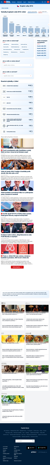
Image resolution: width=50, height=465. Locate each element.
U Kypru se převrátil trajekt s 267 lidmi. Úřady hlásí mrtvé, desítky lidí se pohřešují (12, 320)
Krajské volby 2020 (41, 48)
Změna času (36, 430)
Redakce (15, 458)
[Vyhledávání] (42, 2)
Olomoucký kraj (17, 49)
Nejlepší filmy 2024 (14, 430)
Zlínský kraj (5, 54)
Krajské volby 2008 (41, 55)
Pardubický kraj (25, 49)
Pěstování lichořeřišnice (32, 434)
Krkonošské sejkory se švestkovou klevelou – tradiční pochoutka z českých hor (35, 356)
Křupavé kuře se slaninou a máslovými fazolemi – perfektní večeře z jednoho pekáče (36, 344)
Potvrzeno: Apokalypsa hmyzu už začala (10, 343)
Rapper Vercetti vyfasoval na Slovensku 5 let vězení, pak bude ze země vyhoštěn (37, 380)
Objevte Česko (31, 2)
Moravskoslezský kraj (7, 49)
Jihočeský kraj (6, 44)
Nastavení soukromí (17, 460)
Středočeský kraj (14, 52)
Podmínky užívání (6, 453)
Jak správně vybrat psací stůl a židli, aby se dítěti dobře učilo (12, 417)
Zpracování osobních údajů (18, 454)
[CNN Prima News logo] (7, 2)
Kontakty (15, 451)
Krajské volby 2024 (41, 46)
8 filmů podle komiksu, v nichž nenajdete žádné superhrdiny (12, 380)
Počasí (44, 430)
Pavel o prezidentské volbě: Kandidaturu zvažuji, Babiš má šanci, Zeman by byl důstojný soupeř (12, 326)
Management (16, 446)
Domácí (13, 2)
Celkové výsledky (4, 8)
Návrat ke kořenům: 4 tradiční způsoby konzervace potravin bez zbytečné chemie (36, 350)
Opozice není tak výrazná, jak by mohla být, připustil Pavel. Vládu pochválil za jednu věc (13, 313)
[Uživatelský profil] (45, 2)
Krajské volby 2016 (41, 50)
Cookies (4, 456)
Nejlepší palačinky (26, 436)
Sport (24, 2)
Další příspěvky (16, 267)
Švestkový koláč (34, 436)
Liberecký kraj (24, 46)
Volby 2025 (42, 432)
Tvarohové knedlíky (16, 436)
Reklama (4, 450)
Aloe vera (23, 434)
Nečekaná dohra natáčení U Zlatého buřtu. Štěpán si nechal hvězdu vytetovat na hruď (37, 326)
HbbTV (4, 451)
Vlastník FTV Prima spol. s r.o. (7, 459)
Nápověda (16, 456)
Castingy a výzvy (17, 450)
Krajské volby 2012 (41, 53)
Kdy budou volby (8, 432)
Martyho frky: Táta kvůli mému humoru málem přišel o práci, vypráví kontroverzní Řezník (37, 374)
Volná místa (5, 448)
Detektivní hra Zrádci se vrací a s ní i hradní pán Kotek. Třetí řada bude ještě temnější (36, 313)
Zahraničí (19, 2)
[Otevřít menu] (2, 2)
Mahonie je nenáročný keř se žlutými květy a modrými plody (11, 404)
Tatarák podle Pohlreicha (15, 434)
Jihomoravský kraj (14, 44)
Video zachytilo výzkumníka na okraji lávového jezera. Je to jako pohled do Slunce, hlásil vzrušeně (12, 356)
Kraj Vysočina (6, 46)
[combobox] (17, 65)
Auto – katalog (25, 432)
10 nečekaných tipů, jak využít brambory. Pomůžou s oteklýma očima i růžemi (13, 410)
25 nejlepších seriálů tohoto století (9, 373)
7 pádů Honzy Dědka (34, 432)
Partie (41, 430)
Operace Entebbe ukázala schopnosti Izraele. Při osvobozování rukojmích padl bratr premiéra (12, 350)
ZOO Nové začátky (17, 432)
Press (15, 448)
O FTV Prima (5, 446)
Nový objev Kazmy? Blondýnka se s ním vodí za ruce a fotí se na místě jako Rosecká (37, 387)
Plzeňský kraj (5, 52)
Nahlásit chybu (5, 460)
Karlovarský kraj (24, 44)
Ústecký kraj (22, 52)
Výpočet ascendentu (42, 434)
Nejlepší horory (23, 430)
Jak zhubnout (7, 430)
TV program (29, 430)
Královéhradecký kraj (15, 46)
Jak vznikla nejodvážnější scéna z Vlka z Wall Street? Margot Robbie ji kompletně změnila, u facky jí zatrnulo (13, 387)
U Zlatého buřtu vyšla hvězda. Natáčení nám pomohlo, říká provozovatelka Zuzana (35, 320)
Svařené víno (6, 434)
